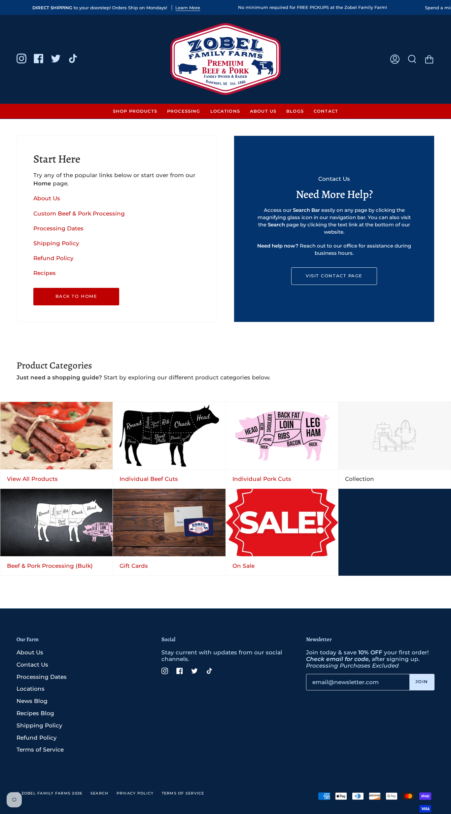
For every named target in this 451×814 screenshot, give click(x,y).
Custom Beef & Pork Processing (79, 213)
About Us (46, 198)
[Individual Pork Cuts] (282, 436)
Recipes (44, 273)
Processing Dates (58, 228)
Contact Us (32, 664)
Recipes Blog (35, 713)
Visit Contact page (334, 275)
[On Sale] (282, 523)
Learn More (187, 7)
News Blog (32, 701)
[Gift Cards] (169, 523)
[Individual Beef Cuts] (169, 436)
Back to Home (76, 296)
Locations (31, 688)
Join (421, 681)
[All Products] (56, 436)
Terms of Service (40, 749)
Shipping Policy (56, 243)
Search (99, 793)
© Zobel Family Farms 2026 (50, 793)
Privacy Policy (135, 793)
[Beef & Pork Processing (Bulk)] (56, 523)
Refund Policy (53, 258)
